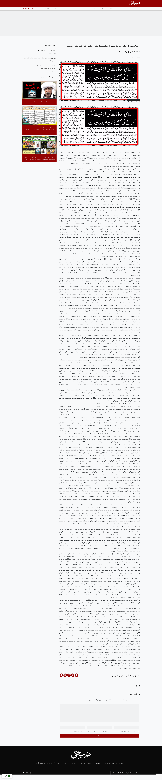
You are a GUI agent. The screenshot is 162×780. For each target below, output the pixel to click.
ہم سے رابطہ (129, 9)
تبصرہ (136, 703)
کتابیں (110, 9)
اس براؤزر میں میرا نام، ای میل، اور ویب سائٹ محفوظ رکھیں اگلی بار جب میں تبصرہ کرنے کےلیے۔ (104, 731)
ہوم (137, 9)
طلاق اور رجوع (84, 9)
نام (84, 724)
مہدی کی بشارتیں (57, 9)
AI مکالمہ (45, 9)
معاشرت (94, 9)
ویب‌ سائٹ (136, 724)
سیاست (102, 9)
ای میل (110, 724)
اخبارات (119, 9)
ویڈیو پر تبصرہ (71, 9)
